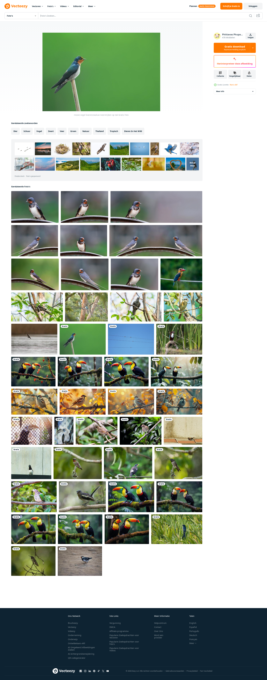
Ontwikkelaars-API (76, 643)
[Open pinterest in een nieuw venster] (94, 671)
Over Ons (158, 631)
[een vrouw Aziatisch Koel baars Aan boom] (37, 306)
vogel (39, 131)
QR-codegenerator (76, 658)
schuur (27, 131)
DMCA (112, 627)
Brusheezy (73, 623)
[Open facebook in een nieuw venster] (81, 671)
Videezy (71, 631)
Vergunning (115, 623)
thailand (99, 131)
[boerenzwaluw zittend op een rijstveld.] (176, 529)
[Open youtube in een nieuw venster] (108, 671)
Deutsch (193, 635)
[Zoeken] (250, 15)
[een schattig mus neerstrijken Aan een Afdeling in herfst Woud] (34, 402)
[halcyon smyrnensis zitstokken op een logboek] (179, 339)
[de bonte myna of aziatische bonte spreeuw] (80, 561)
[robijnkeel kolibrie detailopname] (78, 463)
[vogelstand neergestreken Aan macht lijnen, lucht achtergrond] (131, 339)
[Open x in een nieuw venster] (103, 671)
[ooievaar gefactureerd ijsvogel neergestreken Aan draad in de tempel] (181, 274)
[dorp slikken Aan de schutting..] (156, 207)
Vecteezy (72, 627)
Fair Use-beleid (206, 671)
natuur (85, 131)
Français (193, 639)
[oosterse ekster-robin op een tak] (82, 496)
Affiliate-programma (119, 631)
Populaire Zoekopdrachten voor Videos (124, 649)
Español (193, 627)
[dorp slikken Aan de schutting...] (84, 207)
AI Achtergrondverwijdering (81, 654)
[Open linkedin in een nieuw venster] (90, 671)
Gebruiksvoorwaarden (175, 671)
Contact (157, 627)
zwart (51, 131)
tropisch (114, 131)
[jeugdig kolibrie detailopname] (33, 561)
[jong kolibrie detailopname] (178, 463)
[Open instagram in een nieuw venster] (85, 671)
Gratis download (235, 48)
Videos (63, 6)
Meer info (220, 91)
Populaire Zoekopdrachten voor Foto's (124, 642)
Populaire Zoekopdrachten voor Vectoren (124, 636)
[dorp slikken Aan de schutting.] (83, 240)
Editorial (77, 6)
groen (73, 131)
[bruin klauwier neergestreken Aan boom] (183, 306)
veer (62, 131)
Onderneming (74, 635)
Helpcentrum (160, 623)
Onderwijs (73, 639)
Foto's (50, 6)
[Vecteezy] (15, 6)
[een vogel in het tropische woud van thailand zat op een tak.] (96, 431)
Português (194, 631)
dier (15, 131)
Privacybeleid (192, 671)
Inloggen (253, 6)
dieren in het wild (133, 131)
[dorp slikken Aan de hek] (35, 207)
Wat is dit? (234, 85)
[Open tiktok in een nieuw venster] (99, 671)
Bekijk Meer (193, 164)
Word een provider (158, 636)
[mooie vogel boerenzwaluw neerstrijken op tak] (83, 339)
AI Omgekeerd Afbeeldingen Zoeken (81, 648)
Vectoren (36, 6)
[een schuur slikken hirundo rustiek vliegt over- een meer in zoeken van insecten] (34, 339)
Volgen (251, 37)
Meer (90, 6)
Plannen (193, 6)
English (192, 623)
